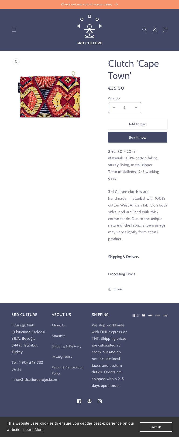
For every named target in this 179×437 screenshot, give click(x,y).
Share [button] (118, 289)
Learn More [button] (33, 430)
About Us (59, 325)
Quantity (114, 98)
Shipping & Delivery (123, 257)
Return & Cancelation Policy (68, 370)
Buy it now (138, 137)
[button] (14, 30)
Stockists (58, 336)
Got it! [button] (156, 427)
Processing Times (121, 274)
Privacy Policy (62, 357)
